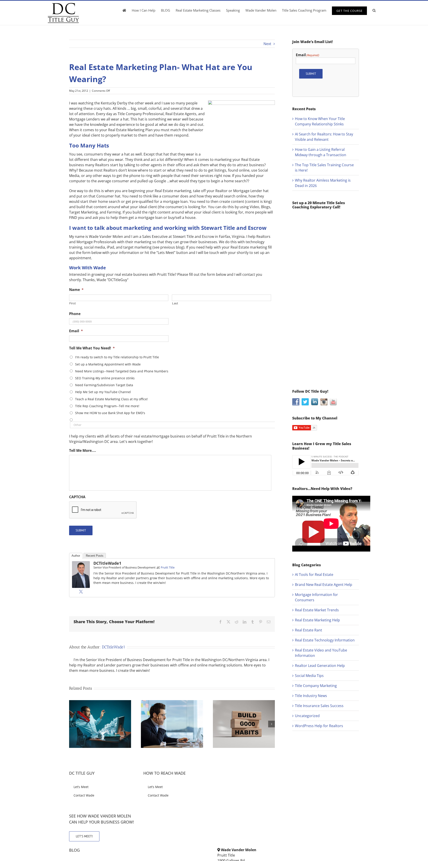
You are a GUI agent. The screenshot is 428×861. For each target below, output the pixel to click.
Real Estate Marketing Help (317, 620)
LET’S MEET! (84, 836)
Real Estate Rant (308, 630)
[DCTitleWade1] (81, 563)
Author (76, 555)
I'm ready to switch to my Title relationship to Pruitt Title (117, 357)
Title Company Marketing (316, 685)
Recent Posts (94, 555)
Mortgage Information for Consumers (316, 597)
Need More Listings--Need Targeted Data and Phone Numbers (121, 371)
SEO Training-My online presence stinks (105, 378)
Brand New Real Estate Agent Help (323, 584)
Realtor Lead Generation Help (320, 665)
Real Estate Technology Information (325, 640)
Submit (81, 530)
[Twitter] (81, 591)
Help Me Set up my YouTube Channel (103, 392)
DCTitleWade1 (107, 563)
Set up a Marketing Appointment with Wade (108, 364)
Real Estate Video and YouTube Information (321, 653)
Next (267, 43)
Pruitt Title (168, 567)
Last (175, 303)
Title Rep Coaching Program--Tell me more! (107, 406)
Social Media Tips (309, 675)
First (72, 303)
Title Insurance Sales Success (319, 705)
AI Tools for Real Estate (314, 574)
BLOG (74, 850)
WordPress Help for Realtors (319, 725)
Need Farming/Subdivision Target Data (104, 385)
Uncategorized (307, 715)
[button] (374, 10)
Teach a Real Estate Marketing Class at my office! (111, 399)
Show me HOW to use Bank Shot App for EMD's (110, 413)
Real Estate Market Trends (317, 610)
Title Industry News (311, 695)
